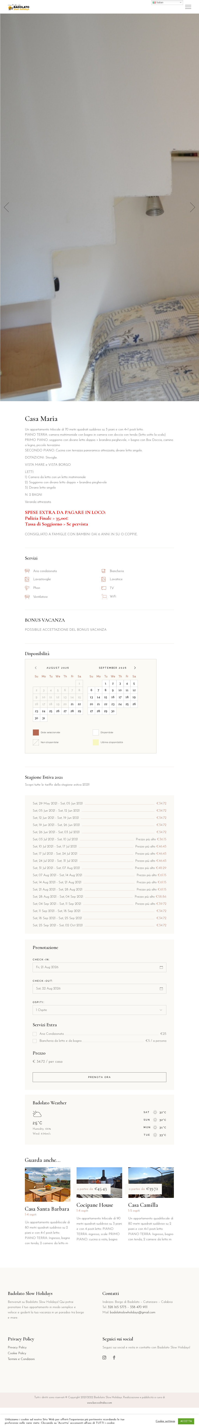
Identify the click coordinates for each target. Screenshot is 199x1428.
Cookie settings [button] (165, 1421)
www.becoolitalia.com (99, 1402)
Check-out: (43, 981)
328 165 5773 (117, 1307)
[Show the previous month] (35, 667)
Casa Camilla (143, 1205)
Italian (159, 2)
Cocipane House (95, 1205)
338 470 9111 (139, 1307)
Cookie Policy (17, 1353)
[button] (192, 207)
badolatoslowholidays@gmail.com (132, 1312)
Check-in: (41, 959)
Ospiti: (39, 1002)
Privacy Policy (17, 1347)
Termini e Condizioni (21, 1359)
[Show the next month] (135, 667)
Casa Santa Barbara (47, 1208)
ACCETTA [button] (186, 1421)
